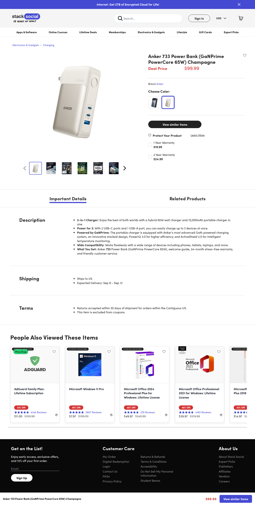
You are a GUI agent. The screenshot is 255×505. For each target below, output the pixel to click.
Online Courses (58, 32)
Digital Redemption (116, 461)
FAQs (106, 476)
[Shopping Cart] (241, 18)
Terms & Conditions (154, 461)
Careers (224, 481)
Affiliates (225, 471)
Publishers (226, 466)
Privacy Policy (112, 481)
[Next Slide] (124, 168)
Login (106, 466)
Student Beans (150, 480)
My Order (109, 456)
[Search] (120, 18)
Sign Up (21, 478)
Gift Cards (205, 32)
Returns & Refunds (153, 456)
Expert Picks (231, 32)
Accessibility (149, 466)
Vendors (224, 476)
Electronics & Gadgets (151, 32)
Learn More (198, 135)
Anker (159, 84)
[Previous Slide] (24, 168)
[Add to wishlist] (244, 55)
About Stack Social (231, 456)
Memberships (117, 32)
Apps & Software (26, 32)
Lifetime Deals (88, 32)
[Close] (239, 4)
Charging (48, 45)
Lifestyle (182, 32)
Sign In (199, 18)
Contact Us (110, 471)
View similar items (175, 124)
